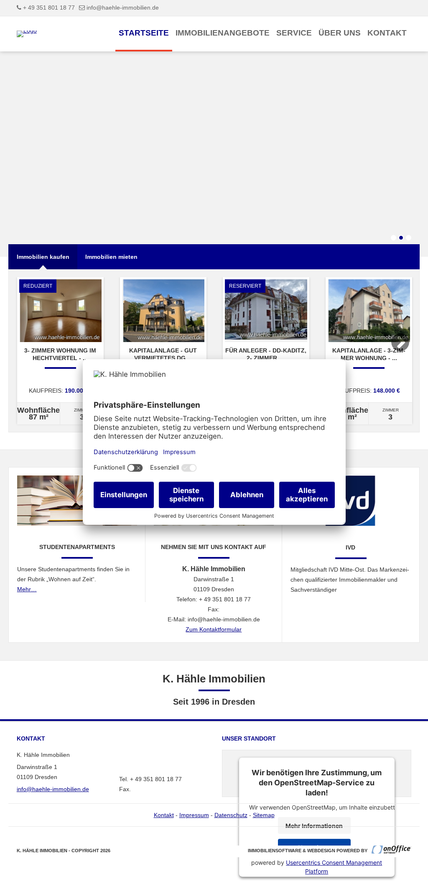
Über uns (339, 32)
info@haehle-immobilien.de (123, 8)
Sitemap (264, 815)
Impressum (194, 815)
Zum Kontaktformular (214, 629)
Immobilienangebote (223, 32)
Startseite (144, 32)
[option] (60, 350)
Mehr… (27, 589)
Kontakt (387, 32)
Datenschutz (230, 815)
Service (294, 32)
